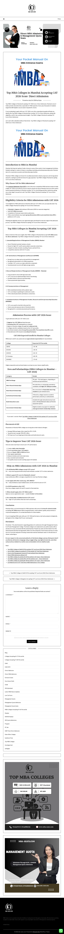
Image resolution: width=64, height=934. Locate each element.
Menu (59, 19)
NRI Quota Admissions (11, 720)
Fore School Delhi (9, 681)
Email (8, 624)
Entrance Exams (9, 677)
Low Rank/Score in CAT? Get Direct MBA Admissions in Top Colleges (26, 562)
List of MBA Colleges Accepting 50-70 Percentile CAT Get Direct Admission (28, 551)
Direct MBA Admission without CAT (17, 555)
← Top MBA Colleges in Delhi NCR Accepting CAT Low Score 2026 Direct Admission (32, 573)
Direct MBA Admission (11, 674)
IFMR (6, 684)
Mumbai (7, 713)
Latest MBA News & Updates (12, 691)
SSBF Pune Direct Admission (12, 731)
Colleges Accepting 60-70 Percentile (14, 656)
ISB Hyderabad (9, 688)
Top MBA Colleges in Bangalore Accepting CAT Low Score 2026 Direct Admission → (32, 579)
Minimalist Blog (36, 931)
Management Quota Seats (11, 706)
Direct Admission (9, 670)
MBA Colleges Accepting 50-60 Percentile (16, 709)
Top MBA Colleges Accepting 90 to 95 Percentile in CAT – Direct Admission (28, 558)
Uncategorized (8, 745)
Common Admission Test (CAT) (17, 186)
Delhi (6, 663)
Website (8, 631)
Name (8, 616)
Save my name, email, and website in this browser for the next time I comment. (32, 637)
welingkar (7, 748)
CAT (29, 177)
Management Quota (10, 699)
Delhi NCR (7, 667)
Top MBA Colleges (10, 741)
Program (7, 723)
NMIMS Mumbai (9, 716)
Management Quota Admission (13, 702)
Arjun (40, 100)
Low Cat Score (8, 695)
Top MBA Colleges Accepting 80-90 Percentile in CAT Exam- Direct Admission (29, 560)
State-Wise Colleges (10, 734)
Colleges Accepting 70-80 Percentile (14, 660)
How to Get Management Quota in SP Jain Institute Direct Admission (26, 553)
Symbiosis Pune (9, 738)
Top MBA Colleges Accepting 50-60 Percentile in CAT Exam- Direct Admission (29, 557)
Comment (9, 594)
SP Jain (7, 727)
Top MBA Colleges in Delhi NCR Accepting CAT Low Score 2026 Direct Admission (30, 549)
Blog (6, 652)
